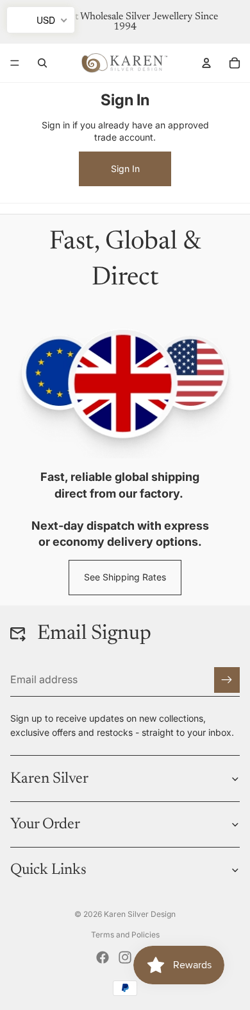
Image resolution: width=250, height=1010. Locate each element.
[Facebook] (102, 957)
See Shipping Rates (125, 576)
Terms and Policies (125, 934)
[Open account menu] (206, 63)
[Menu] (14, 63)
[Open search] (42, 63)
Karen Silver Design (140, 914)
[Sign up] (227, 680)
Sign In (125, 168)
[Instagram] (125, 957)
